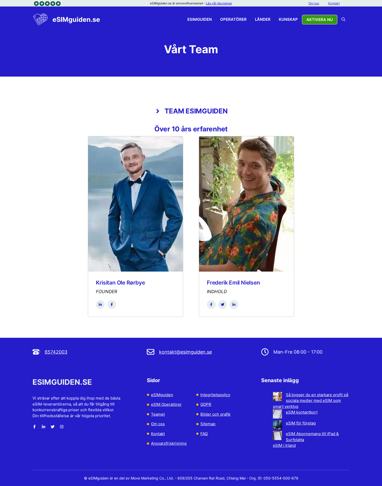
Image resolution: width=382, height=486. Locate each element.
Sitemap (207, 423)
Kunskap (288, 19)
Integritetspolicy (215, 394)
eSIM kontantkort (302, 412)
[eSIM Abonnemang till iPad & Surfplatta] (277, 436)
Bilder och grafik (215, 414)
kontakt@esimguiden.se (185, 352)
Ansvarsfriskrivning (169, 443)
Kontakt (334, 3)
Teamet (158, 414)
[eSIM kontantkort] (277, 414)
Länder (263, 19)
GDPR (205, 404)
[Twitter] (53, 427)
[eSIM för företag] (277, 425)
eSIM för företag (301, 423)
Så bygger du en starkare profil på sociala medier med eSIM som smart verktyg (310, 400)
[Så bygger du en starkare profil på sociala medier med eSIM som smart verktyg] (277, 397)
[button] (343, 19)
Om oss (313, 3)
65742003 (56, 352)
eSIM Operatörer (166, 404)
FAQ (204, 433)
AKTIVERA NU (319, 19)
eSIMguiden (199, 19)
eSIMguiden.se (76, 19)
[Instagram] (62, 427)
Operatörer (233, 19)
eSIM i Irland (284, 445)
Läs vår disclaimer (219, 3)
